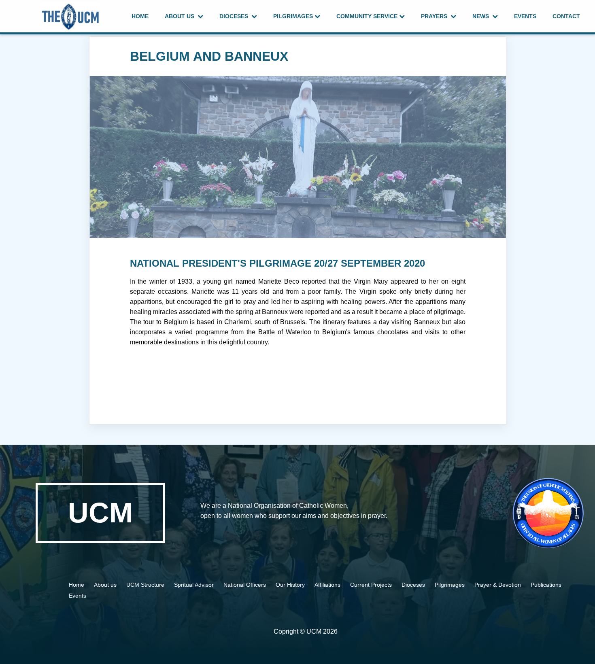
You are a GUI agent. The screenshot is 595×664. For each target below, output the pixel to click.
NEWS (482, 16)
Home (76, 584)
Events (77, 595)
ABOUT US (181, 16)
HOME (140, 16)
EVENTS (525, 16)
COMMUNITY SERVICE (367, 16)
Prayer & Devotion (498, 584)
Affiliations (327, 584)
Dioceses (413, 584)
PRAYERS (435, 16)
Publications (546, 584)
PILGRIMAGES (293, 16)
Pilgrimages (450, 584)
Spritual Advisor (194, 584)
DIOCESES (235, 16)
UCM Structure (146, 584)
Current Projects (371, 584)
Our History (290, 584)
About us (106, 584)
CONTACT (566, 16)
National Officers (244, 584)
